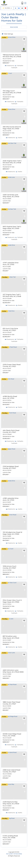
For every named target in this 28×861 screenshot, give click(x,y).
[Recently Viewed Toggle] (22, 8)
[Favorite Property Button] (24, 39)
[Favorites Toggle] (25, 8)
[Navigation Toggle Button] (25, 3)
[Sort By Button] (15, 8)
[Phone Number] (22, 3)
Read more (14, 27)
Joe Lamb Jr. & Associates (14, 854)
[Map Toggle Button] (19, 8)
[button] (3, 44)
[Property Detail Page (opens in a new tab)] (14, 44)
